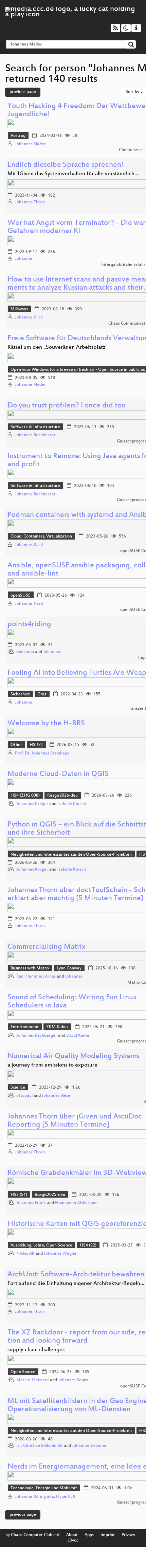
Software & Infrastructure (35, 427)
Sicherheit (20, 694)
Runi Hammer (29, 976)
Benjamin (25, 652)
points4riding (29, 624)
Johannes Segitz (73, 1380)
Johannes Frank (31, 1203)
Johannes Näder (30, 144)
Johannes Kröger (32, 804)
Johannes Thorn (30, 202)
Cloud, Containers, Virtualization (41, 536)
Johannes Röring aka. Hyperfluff (45, 1496)
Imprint (108, 1535)
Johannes (24, 258)
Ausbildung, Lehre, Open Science (41, 1245)
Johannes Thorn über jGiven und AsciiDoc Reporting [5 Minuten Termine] (74, 1121)
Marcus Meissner (32, 1380)
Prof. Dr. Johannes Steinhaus (42, 753)
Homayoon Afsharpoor (76, 1203)
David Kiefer (78, 1035)
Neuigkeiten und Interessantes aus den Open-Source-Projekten (71, 854)
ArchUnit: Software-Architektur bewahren (75, 1275)
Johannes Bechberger (35, 435)
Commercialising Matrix (46, 947)
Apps (89, 1535)
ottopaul (24, 1095)
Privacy (128, 1535)
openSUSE (21, 595)
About (72, 1535)
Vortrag (18, 135)
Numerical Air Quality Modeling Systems (73, 1056)
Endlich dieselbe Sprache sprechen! (65, 165)
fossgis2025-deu (50, 1195)
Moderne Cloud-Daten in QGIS (58, 774)
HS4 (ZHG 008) (25, 795)
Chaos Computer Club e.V (35, 1535)
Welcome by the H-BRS (46, 724)
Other (16, 745)
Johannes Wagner (61, 1253)
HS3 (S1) (19, 1195)
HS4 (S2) (88, 1245)
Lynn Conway (69, 968)
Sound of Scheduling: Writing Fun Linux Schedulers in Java (71, 1002)
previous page (23, 92)
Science (18, 1087)
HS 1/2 (36, 745)
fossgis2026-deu (62, 795)
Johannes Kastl (29, 545)
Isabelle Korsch (71, 804)
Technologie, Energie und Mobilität (44, 1488)
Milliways (19, 309)
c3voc (73, 1540)
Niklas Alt (25, 1253)
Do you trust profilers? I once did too (66, 406)
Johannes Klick (29, 317)
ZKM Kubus (57, 1027)
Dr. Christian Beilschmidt (39, 1445)
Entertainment (25, 1027)
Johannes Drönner (89, 1445)
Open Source (23, 1372)
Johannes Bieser (57, 1095)
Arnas (50, 976)
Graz (42, 694)
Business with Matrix (30, 968)
